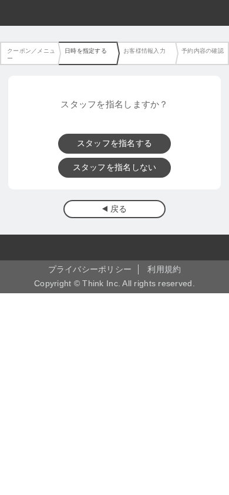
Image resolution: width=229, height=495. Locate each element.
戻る (118, 209)
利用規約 (164, 269)
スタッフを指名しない (115, 167)
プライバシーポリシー (90, 269)
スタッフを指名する (114, 143)
